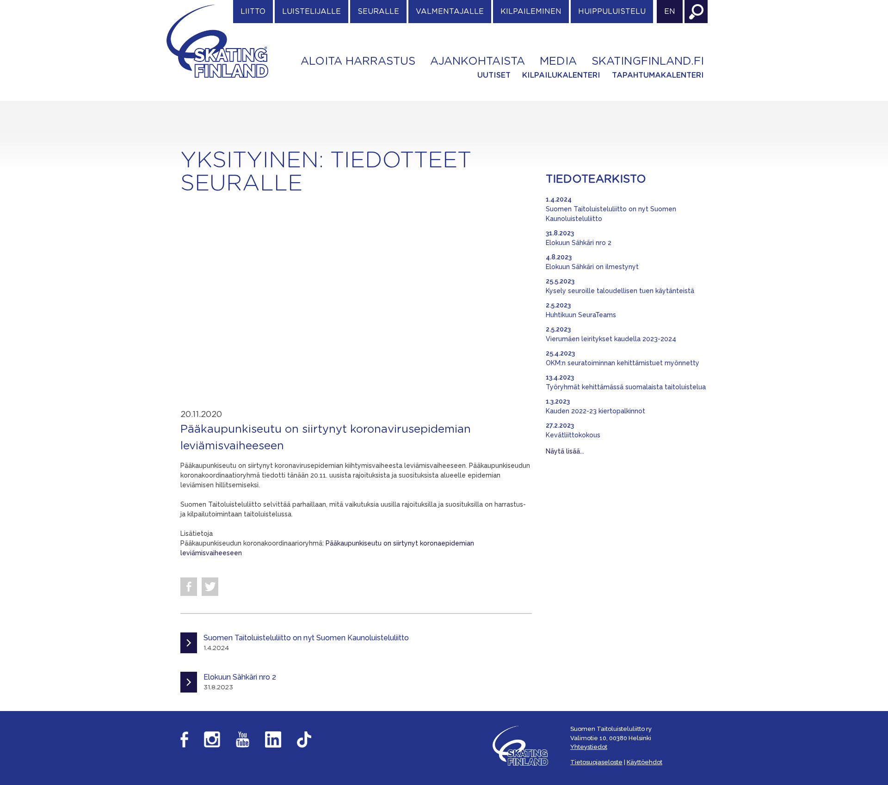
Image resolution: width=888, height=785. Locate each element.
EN (669, 11)
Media (558, 61)
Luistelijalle (311, 11)
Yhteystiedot (588, 746)
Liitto (252, 11)
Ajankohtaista (477, 61)
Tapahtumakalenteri (658, 75)
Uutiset (494, 75)
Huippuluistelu (612, 11)
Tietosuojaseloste (596, 762)
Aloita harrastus (358, 61)
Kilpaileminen (530, 11)
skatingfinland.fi (648, 61)
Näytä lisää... (565, 451)
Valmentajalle (450, 11)
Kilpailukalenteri (561, 75)
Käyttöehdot (644, 762)
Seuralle (378, 11)
